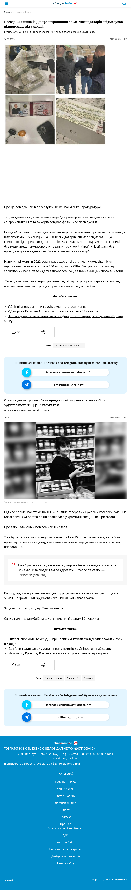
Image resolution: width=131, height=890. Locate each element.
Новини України (65, 789)
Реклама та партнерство (65, 849)
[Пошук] (124, 3)
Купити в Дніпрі (65, 842)
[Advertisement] (63, 175)
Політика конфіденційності (65, 828)
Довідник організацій (65, 856)
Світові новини (65, 796)
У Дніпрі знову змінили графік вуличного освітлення (47, 306)
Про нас (65, 824)
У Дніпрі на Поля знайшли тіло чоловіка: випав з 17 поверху (53, 311)
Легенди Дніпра (65, 803)
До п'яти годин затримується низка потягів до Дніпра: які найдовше (60, 648)
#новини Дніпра (53, 678)
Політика (66, 817)
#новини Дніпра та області (69, 345)
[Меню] (6, 3)
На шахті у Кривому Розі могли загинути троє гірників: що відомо (58, 653)
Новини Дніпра (65, 782)
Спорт (65, 810)
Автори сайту (66, 863)
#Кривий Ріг (73, 678)
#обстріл (88, 678)
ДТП (65, 835)
